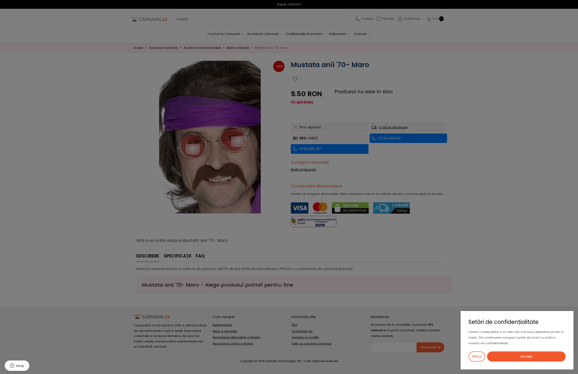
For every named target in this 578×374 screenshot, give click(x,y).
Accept (526, 356)
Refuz (476, 356)
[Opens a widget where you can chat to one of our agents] (17, 366)
